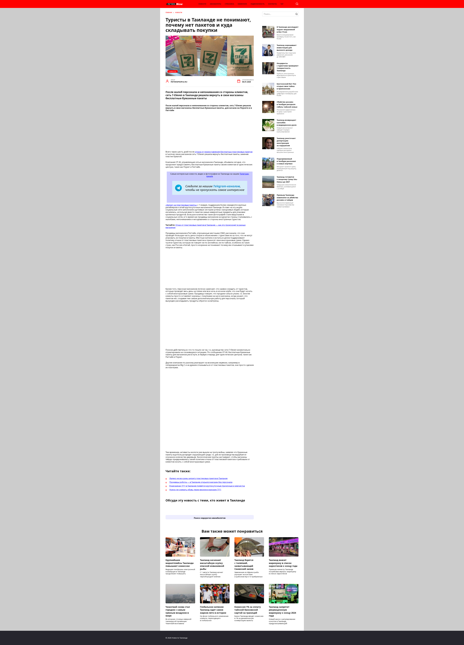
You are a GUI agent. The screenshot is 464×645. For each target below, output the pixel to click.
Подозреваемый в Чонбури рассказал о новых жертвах (286, 161)
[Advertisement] (209, 132)
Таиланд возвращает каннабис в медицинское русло (287, 122)
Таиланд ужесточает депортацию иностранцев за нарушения (286, 142)
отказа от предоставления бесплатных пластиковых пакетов (223, 151)
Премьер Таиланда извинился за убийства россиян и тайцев (287, 197)
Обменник (242, 4)
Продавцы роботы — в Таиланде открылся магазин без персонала (200, 482)
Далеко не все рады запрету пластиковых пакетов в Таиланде (198, 478)
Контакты (272, 4)
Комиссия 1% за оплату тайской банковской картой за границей (247, 609)
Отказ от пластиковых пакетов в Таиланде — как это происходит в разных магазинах (206, 226)
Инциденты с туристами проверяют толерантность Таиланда (287, 67)
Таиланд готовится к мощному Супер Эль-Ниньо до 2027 (287, 179)
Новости (202, 4)
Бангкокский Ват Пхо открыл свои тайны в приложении (286, 86)
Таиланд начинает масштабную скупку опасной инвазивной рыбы (212, 564)
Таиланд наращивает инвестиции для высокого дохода (287, 47)
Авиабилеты (215, 4)
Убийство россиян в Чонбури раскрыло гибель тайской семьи (287, 104)
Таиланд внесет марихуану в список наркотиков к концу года (283, 563)
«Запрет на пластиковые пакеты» (181, 205)
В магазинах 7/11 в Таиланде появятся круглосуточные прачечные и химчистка (207, 486)
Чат (281, 4)
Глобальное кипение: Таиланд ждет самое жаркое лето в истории (213, 609)
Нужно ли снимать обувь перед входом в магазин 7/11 (195, 489)
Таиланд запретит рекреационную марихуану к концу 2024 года (282, 611)
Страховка (229, 4)
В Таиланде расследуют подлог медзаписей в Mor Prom (287, 29)
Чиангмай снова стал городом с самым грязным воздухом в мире (178, 611)
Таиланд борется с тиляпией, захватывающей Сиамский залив (243, 564)
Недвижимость (258, 4)
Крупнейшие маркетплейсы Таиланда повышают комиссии (180, 563)
